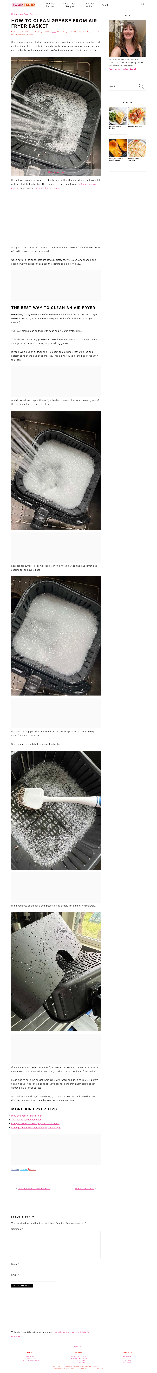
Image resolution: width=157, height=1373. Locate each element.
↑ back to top (78, 1346)
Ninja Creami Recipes (70, 5)
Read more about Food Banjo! (122, 69)
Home (14, 14)
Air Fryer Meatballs (135, 126)
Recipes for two (78, 1362)
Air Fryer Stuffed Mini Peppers (34, 1188)
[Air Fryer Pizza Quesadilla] (137, 156)
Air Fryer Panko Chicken (115, 127)
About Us (30, 1356)
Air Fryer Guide (89, 5)
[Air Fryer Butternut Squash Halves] (118, 156)
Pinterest (127, 1362)
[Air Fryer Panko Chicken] (118, 124)
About (105, 5)
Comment (17, 1229)
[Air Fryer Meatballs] (137, 124)
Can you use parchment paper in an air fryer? (35, 1123)
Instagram (127, 1356)
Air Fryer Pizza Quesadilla (133, 159)
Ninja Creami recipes (78, 1358)
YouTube (127, 1358)
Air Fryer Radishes (84, 1188)
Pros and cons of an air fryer (26, 1115)
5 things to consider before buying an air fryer (36, 1127)
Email (15, 1275)
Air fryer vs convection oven (26, 1119)
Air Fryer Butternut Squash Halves (116, 159)
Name (15, 1264)
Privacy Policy (30, 1358)
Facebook (127, 1360)
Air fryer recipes (78, 1356)
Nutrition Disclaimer (30, 1360)
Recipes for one (78, 1360)
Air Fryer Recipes (50, 5)
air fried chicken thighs (47, 188)
